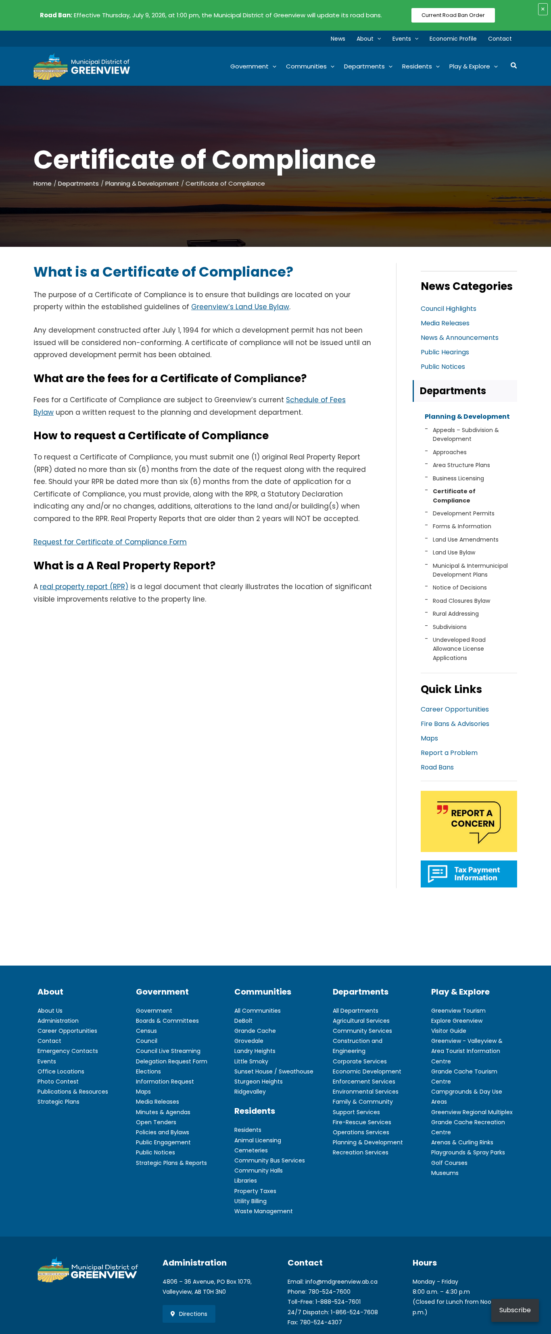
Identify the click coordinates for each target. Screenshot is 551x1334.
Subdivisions (450, 627)
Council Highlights (448, 308)
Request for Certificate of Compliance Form (110, 542)
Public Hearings (445, 352)
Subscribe (515, 1310)
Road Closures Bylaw (461, 601)
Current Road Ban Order (453, 15)
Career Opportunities (455, 709)
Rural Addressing (456, 614)
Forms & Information (462, 526)
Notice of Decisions (460, 587)
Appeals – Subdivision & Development (466, 434)
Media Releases (445, 323)
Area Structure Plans (461, 465)
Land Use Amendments (466, 540)
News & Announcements (460, 337)
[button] (377, 39)
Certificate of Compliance (454, 495)
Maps (429, 738)
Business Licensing (458, 478)
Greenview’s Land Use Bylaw (240, 307)
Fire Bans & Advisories (455, 723)
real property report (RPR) (84, 587)
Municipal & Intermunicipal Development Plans (470, 570)
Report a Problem (449, 752)
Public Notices (443, 366)
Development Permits (464, 513)
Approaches (450, 452)
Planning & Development (467, 416)
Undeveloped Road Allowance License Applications (459, 649)
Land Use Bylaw (454, 552)
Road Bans (437, 767)
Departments (453, 390)
